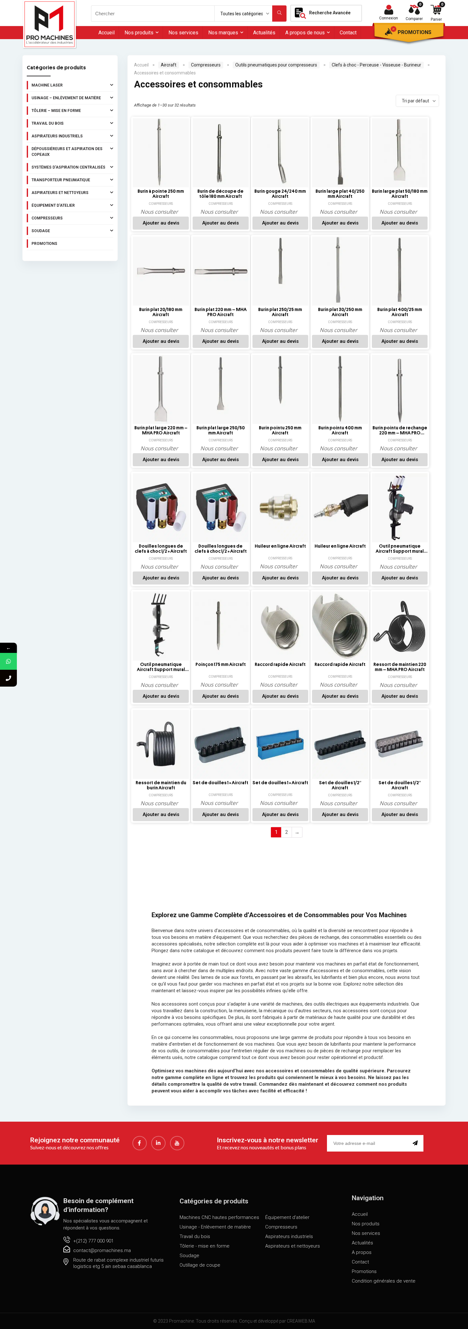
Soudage (41, 231)
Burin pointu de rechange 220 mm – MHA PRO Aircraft (399, 431)
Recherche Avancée (330, 12)
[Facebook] (139, 1143)
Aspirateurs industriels (57, 136)
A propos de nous (305, 33)
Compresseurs (47, 218)
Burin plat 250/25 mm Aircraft (280, 312)
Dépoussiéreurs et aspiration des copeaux (67, 152)
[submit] (416, 1143)
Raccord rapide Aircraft (280, 664)
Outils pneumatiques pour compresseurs (276, 64)
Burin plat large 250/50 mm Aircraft (220, 430)
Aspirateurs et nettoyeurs (60, 192)
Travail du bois (48, 123)
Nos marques (223, 33)
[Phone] (8, 678)
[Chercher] (279, 13)
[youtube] (177, 1143)
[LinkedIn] (158, 1143)
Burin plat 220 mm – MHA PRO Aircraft (221, 312)
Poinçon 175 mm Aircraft (220, 664)
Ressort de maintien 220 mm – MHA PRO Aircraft (399, 667)
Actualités (264, 33)
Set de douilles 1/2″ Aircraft (340, 785)
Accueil (106, 33)
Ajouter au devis (161, 223)
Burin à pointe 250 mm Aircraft (161, 194)
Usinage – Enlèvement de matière (66, 98)
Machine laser (47, 85)
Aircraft (168, 64)
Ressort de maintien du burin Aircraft (161, 785)
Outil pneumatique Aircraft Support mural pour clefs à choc (400, 549)
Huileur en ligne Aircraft (280, 546)
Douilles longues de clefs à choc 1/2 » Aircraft (161, 549)
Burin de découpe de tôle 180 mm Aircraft (220, 194)
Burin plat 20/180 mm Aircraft (160, 312)
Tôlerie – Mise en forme (56, 110)
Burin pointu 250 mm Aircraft (280, 430)
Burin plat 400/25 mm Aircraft (399, 312)
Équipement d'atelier (53, 205)
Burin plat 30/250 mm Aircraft (340, 312)
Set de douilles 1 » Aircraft (220, 782)
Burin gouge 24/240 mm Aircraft (280, 194)
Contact (348, 33)
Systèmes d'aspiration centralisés (68, 167)
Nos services (183, 33)
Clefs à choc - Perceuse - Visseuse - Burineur (376, 64)
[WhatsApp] (8, 661)
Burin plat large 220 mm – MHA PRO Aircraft (161, 430)
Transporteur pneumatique (61, 180)
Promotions (414, 32)
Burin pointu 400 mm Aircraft (340, 430)
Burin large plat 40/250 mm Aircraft (340, 194)
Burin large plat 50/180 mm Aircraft (400, 194)
